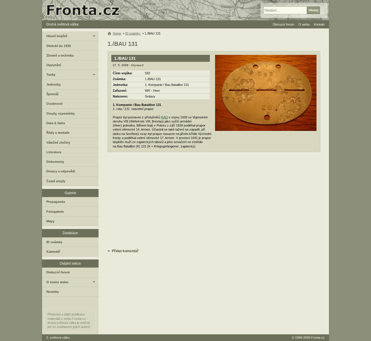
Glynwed (137, 65)
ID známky (133, 33)
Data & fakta (55, 123)
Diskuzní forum (58, 272)
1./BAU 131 (125, 58)
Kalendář (53, 251)
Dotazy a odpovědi (60, 171)
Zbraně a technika (60, 55)
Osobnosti (54, 103)
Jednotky (53, 84)
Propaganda (55, 201)
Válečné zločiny (58, 142)
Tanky (50, 74)
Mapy (50, 221)
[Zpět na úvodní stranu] (85, 10)
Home (117, 33)
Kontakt (319, 24)
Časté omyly (55, 181)
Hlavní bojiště (56, 36)
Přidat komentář (125, 251)
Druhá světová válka (62, 24)
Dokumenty (55, 161)
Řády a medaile (58, 132)
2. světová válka (58, 337)
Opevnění (53, 65)
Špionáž (52, 94)
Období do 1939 (58, 46)
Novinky (52, 291)
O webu (304, 24)
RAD (164, 117)
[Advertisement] (214, 201)
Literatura (53, 152)
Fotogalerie (55, 211)
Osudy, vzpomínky (60, 113)
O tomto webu (57, 282)
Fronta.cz (318, 337)
